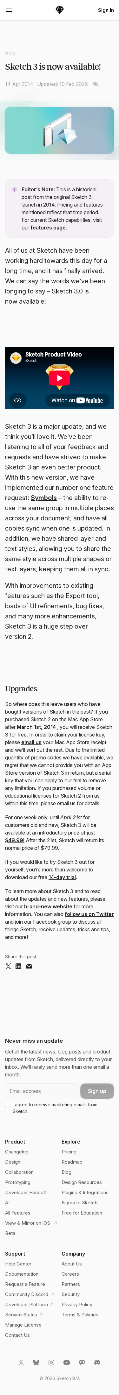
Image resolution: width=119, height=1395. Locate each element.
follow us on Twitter (89, 914)
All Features (17, 1213)
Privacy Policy (77, 1304)
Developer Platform (26, 1304)
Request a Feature (25, 1284)
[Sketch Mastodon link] (82, 1365)
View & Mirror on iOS (28, 1223)
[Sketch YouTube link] (67, 1365)
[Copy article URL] (95, 84)
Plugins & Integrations (85, 1192)
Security (71, 1294)
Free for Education (82, 1213)
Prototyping (17, 1182)
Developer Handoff (26, 1192)
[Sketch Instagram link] (52, 1365)
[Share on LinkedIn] (18, 966)
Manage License (23, 1325)
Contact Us (17, 1335)
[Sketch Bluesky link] (37, 1365)
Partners (71, 1284)
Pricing (69, 1152)
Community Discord (26, 1294)
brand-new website (48, 906)
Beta (10, 1233)
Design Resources (82, 1182)
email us (31, 742)
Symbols (44, 498)
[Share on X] (8, 966)
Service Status (21, 1315)
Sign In (106, 10)
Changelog (17, 1152)
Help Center (18, 1264)
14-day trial (62, 877)
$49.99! (14, 840)
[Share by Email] (29, 966)
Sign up (97, 1091)
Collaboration (19, 1172)
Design (12, 1162)
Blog (10, 53)
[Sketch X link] (21, 1365)
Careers (70, 1274)
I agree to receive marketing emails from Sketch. (55, 1108)
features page (48, 227)
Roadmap (72, 1162)
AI (7, 1203)
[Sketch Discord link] (98, 1365)
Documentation (21, 1274)
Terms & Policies (80, 1315)
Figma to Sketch (79, 1203)
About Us (72, 1264)
